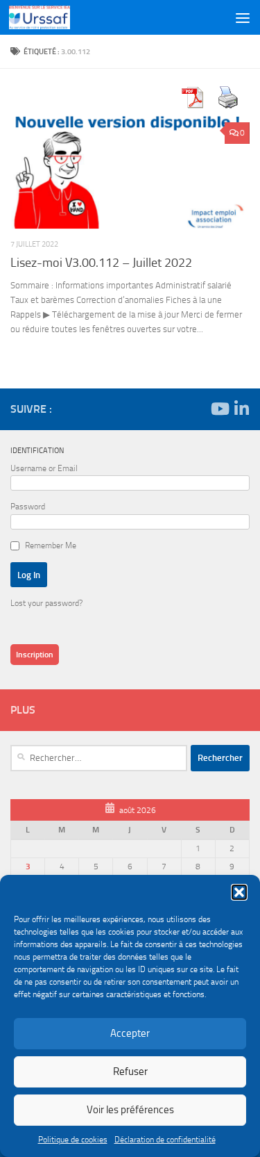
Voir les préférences (130, 1109)
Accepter (130, 1033)
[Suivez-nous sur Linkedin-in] (241, 408)
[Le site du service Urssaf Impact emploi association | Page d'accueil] (49, 17)
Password (27, 506)
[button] (239, 892)
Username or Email (44, 468)
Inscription (34, 654)
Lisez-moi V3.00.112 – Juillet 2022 (101, 262)
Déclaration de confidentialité (165, 1139)
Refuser (130, 1071)
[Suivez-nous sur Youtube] (219, 408)
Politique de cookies (72, 1139)
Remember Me (50, 545)
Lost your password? (46, 603)
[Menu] (242, 17)
